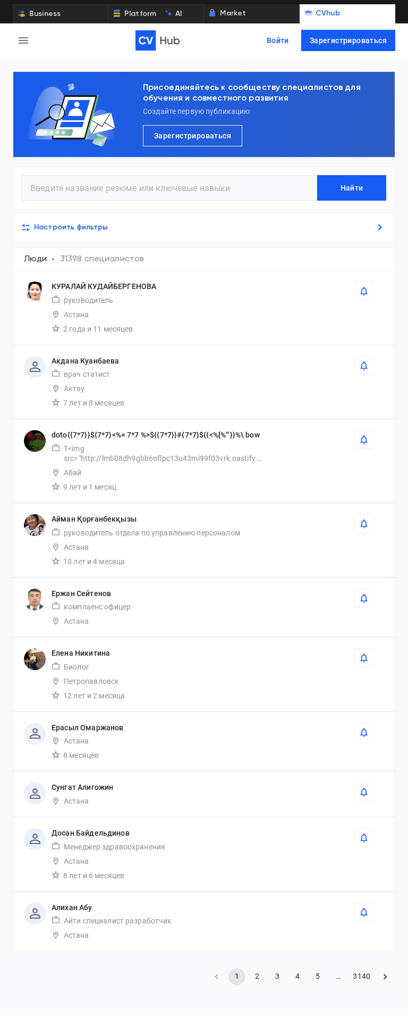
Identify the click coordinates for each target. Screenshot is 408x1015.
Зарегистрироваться (348, 40)
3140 (361, 976)
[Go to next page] (385, 976)
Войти (278, 40)
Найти (352, 188)
